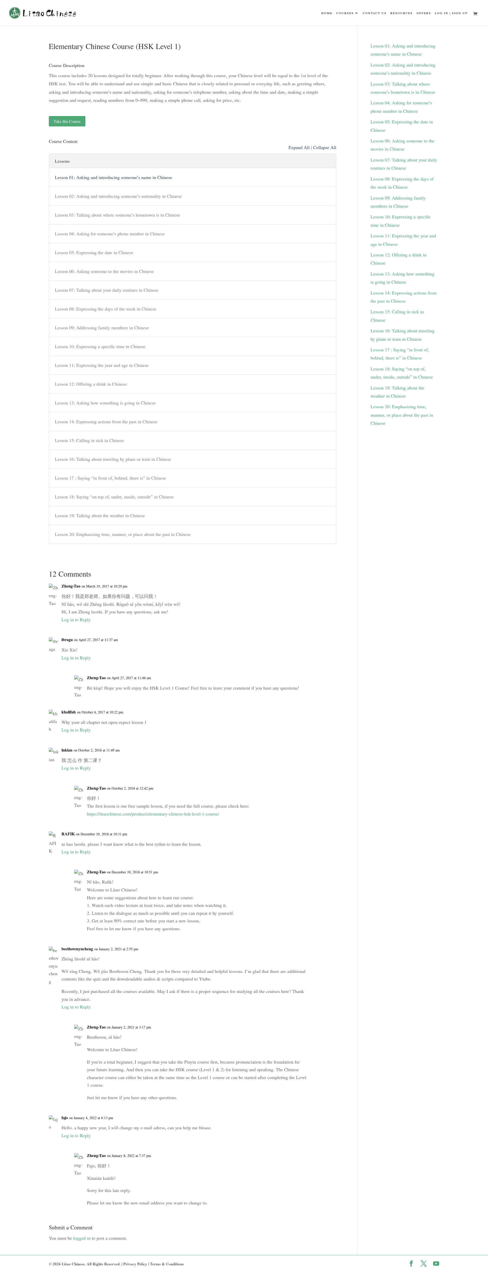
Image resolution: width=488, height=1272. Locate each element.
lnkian (67, 750)
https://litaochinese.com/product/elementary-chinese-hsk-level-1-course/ (153, 814)
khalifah (69, 712)
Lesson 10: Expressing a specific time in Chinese (100, 346)
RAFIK (68, 834)
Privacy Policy (135, 1264)
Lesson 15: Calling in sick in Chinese (89, 440)
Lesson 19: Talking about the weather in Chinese (100, 515)
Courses (345, 13)
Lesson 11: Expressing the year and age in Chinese (102, 365)
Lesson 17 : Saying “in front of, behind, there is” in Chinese (110, 478)
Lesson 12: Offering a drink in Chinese (91, 384)
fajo (65, 1117)
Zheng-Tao (71, 586)
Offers (424, 13)
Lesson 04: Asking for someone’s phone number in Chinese (110, 234)
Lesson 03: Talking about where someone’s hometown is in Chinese (117, 215)
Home (326, 13)
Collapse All (324, 147)
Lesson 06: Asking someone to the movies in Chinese (104, 271)
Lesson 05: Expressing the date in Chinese (94, 252)
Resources (401, 13)
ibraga (67, 639)
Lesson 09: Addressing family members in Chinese (102, 327)
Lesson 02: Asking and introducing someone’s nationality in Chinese (118, 196)
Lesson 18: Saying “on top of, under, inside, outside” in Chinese (114, 497)
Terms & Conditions (167, 1264)
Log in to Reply (76, 619)
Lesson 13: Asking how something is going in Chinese (105, 403)
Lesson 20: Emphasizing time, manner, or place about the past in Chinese (123, 534)
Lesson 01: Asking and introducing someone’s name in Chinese (113, 177)
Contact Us (375, 13)
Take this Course (67, 121)
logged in (81, 1238)
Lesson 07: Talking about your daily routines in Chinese (106, 290)
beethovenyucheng (77, 949)
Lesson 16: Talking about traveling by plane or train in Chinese (113, 459)
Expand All (299, 147)
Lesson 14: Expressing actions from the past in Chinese (106, 421)
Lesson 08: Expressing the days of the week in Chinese (105, 309)
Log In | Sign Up (451, 13)
